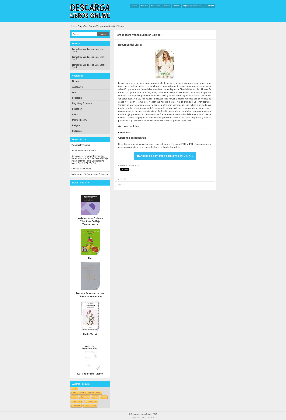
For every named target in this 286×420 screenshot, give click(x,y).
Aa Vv (95, 397)
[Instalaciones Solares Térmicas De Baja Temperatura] (90, 215)
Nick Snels (76, 405)
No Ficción (77, 131)
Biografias (82, 26)
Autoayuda (209, 6)
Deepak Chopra (90, 405)
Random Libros (148, 417)
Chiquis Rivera (125, 132)
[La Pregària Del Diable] (90, 371)
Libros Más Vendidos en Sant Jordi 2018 (88, 58)
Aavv (74, 397)
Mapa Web (136, 417)
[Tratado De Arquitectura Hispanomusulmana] (90, 290)
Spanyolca (84, 397)
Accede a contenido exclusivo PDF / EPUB (166, 156)
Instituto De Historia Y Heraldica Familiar (86, 392)
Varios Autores (92, 401)
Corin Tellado (77, 401)
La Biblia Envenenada (81, 168)
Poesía (176, 6)
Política (167, 6)
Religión (76, 125)
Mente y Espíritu (79, 120)
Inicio (74, 26)
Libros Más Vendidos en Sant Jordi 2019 (88, 50)
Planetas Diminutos (81, 145)
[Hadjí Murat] (90, 331)
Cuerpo (75, 114)
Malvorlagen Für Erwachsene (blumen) (90, 174)
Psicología (77, 98)
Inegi (104, 397)
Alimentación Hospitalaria (84, 150)
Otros (74, 92)
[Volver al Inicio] (90, 11)
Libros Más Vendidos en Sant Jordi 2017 (88, 66)
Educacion (155, 6)
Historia (144, 6)
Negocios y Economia (192, 6)
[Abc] (90, 255)
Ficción (134, 6)
